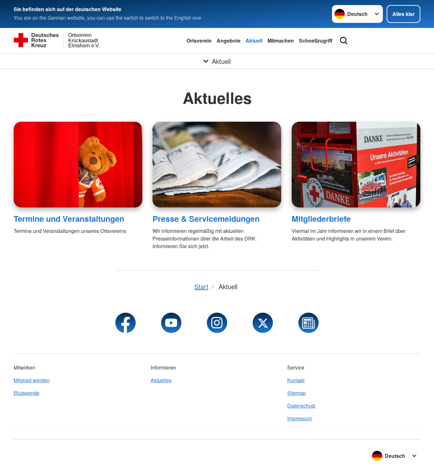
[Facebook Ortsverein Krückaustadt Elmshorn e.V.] (125, 323)
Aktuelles (161, 380)
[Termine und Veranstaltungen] (78, 164)
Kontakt (295, 380)
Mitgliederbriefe (321, 218)
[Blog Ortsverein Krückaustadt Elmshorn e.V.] (308, 323)
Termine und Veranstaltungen (69, 218)
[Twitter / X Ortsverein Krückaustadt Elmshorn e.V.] (263, 323)
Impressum (299, 418)
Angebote (229, 40)
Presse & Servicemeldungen (206, 218)
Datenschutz (301, 405)
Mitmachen (281, 40)
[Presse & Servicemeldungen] (217, 164)
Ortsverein (199, 40)
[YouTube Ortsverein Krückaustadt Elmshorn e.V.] (171, 323)
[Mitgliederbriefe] (356, 164)
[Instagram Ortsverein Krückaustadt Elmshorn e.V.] (217, 323)
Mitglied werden (32, 380)
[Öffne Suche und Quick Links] (344, 41)
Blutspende (26, 393)
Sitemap (296, 393)
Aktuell (254, 40)
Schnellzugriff (315, 40)
